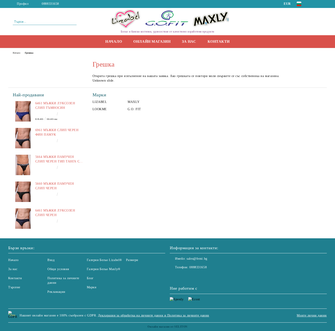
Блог (90, 278)
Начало (113, 41)
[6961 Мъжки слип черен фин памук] (23, 138)
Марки (92, 287)
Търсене (14, 287)
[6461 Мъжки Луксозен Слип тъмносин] (23, 111)
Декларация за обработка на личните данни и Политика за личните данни (153, 315)
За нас (189, 41)
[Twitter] (319, 3)
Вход (50, 260)
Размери (132, 260)
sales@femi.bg (197, 258)
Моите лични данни (312, 315)
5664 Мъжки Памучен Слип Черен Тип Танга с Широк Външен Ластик (57, 159)
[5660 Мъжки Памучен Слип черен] (23, 192)
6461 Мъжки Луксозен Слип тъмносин (55, 106)
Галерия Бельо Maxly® (104, 269)
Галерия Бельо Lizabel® (104, 260)
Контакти (219, 41)
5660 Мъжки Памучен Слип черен (54, 186)
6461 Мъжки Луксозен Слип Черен (55, 213)
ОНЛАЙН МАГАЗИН (151, 41)
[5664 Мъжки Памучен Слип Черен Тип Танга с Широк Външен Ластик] (23, 165)
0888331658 (50, 3)
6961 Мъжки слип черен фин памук (57, 132)
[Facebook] (312, 3)
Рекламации (56, 292)
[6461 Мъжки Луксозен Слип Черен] (23, 218)
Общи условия (58, 269)
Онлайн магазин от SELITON (167, 326)
